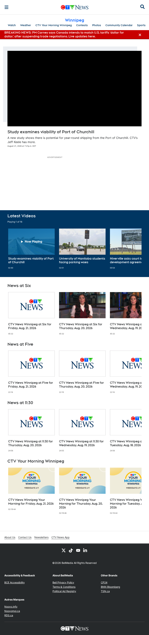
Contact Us (24, 537)
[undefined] (31, 249)
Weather (25, 25)
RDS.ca (8, 615)
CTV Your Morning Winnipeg (53, 25)
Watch (12, 25)
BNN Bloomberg (110, 586)
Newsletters (41, 537)
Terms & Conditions (64, 586)
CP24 (104, 582)
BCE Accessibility (14, 582)
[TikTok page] (71, 550)
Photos (96, 25)
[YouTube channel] (78, 550)
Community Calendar (119, 25)
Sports (141, 25)
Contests (82, 25)
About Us (9, 537)
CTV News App (60, 537)
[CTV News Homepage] (74, 7)
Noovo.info (10, 606)
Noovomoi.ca (12, 610)
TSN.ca (105, 591)
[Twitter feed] (63, 550)
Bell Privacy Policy (63, 582)
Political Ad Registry (64, 591)
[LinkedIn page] (85, 550)
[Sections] (6, 7)
